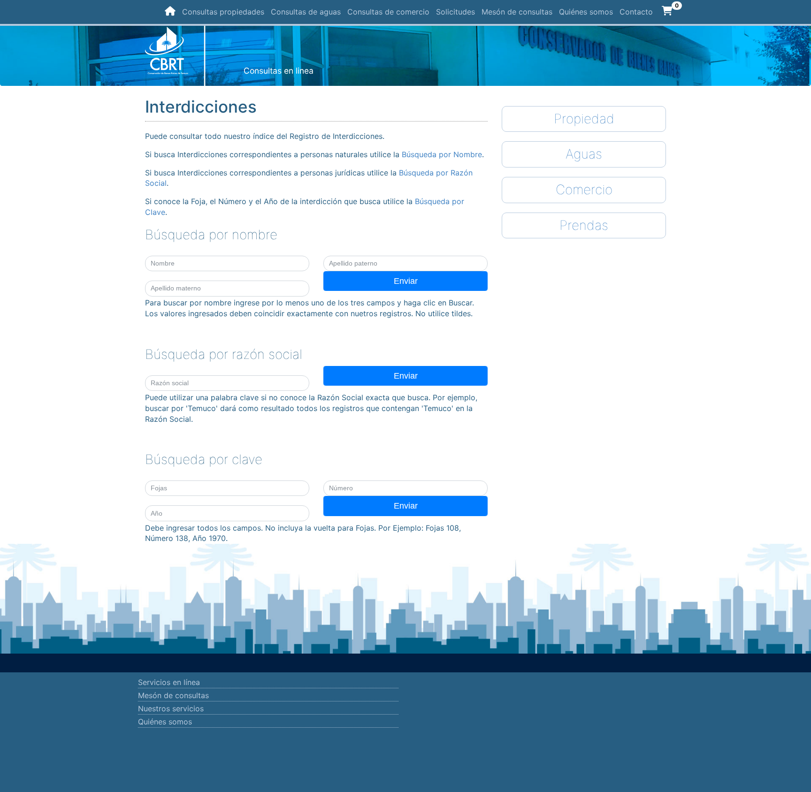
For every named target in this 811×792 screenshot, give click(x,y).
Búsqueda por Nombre (442, 154)
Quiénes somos (586, 11)
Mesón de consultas (517, 11)
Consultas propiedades (223, 11)
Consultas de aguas (306, 11)
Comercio (584, 190)
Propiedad (584, 119)
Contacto (636, 11)
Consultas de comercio (388, 11)
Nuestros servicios (171, 708)
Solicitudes (455, 11)
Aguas (584, 154)
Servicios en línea (169, 682)
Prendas (583, 225)
